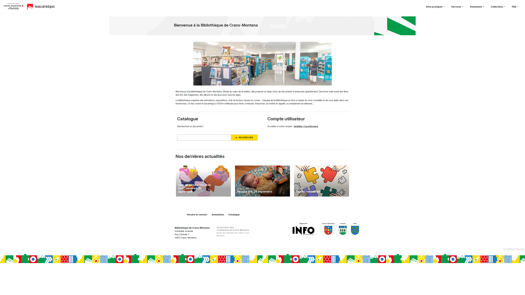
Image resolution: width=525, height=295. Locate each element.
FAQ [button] (514, 6)
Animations (218, 214)
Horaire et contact (197, 214)
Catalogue (234, 214)
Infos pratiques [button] (434, 6)
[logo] (13, 6)
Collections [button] (497, 6)
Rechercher (246, 137)
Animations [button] (476, 6)
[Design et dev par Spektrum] (513, 249)
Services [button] (456, 6)
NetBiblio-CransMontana (306, 126)
